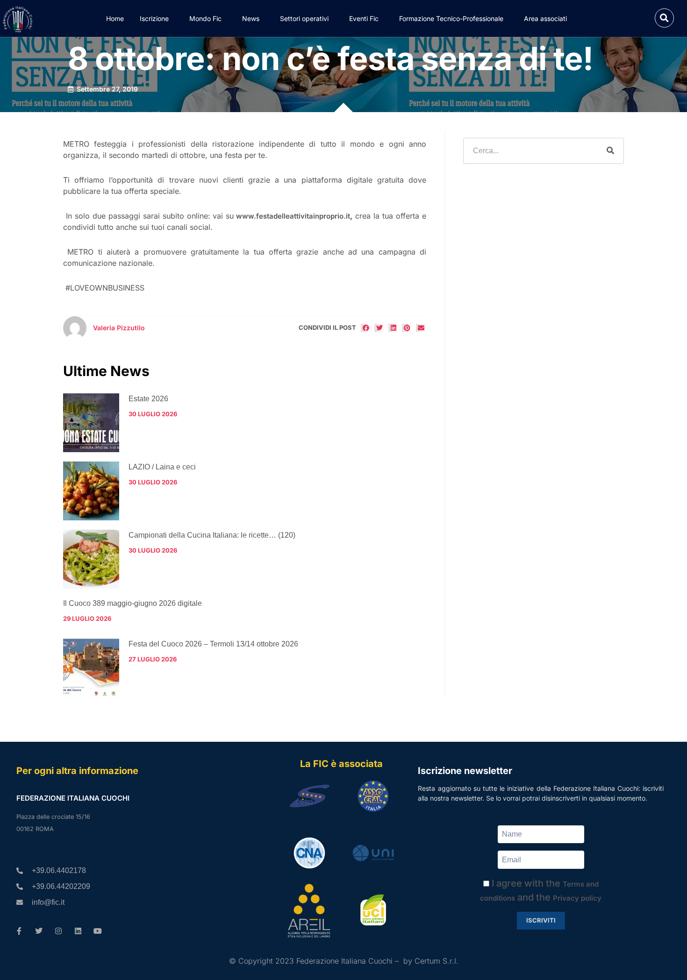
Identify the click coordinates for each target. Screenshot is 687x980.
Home (115, 18)
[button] (664, 18)
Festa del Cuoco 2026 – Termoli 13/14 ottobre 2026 (213, 644)
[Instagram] (58, 930)
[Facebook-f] (19, 930)
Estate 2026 (148, 399)
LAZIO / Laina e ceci (162, 467)
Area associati (545, 18)
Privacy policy (577, 898)
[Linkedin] (78, 930)
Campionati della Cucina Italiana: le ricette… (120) (212, 535)
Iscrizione (154, 18)
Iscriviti (541, 920)
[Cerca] (610, 150)
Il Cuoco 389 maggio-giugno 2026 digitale (132, 603)
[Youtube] (97, 930)
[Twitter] (38, 930)
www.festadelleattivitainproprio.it (293, 216)
